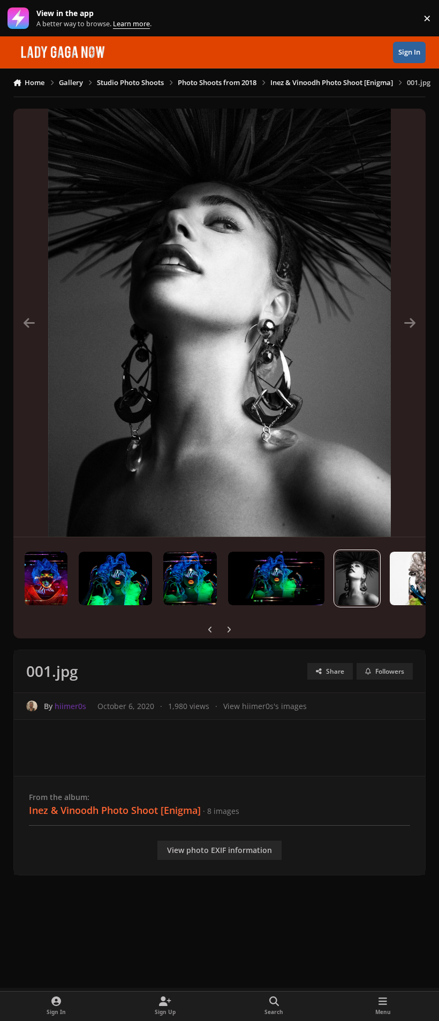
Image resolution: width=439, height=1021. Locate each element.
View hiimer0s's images (265, 706)
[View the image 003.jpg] (46, 578)
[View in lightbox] (219, 323)
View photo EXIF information (219, 850)
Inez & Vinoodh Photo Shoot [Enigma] (115, 810)
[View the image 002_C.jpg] (190, 578)
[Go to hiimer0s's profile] (31, 706)
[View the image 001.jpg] (357, 578)
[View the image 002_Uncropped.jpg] (115, 578)
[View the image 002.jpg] (276, 578)
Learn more (20, 18)
